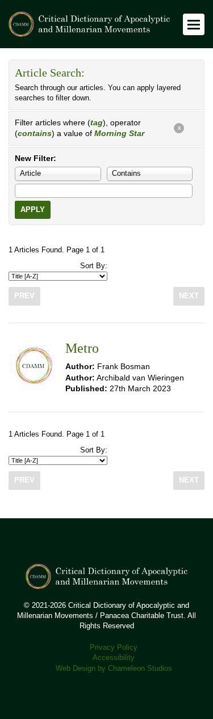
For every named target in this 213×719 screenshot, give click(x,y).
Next (189, 296)
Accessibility (114, 658)
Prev (24, 296)
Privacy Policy (113, 648)
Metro (82, 348)
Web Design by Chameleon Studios (114, 669)
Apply (32, 210)
